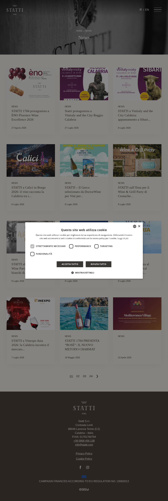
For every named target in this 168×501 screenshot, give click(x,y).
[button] (84, 273)
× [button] (139, 226)
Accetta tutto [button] (70, 264)
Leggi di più (122, 238)
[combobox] (134, 226)
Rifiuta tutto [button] (98, 264)
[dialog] (84, 250)
